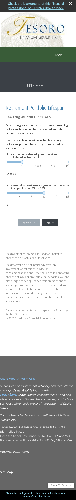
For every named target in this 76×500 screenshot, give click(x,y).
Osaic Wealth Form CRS (17, 378)
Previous (28, 223)
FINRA (4, 395)
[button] (62, 54)
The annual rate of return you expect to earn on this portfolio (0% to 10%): (38, 186)
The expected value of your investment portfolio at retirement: (34, 155)
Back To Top (59, 485)
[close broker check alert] (70, 3)
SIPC (13, 395)
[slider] (38, 162)
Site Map (6, 472)
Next (50, 223)
